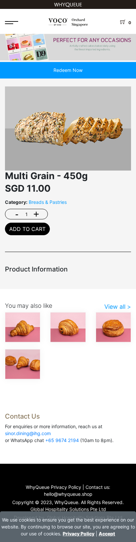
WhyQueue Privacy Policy (53, 487)
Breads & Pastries (48, 202)
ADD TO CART (27, 229)
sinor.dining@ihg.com (28, 433)
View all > (117, 306)
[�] (68, 43)
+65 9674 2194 (62, 440)
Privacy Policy (78, 533)
